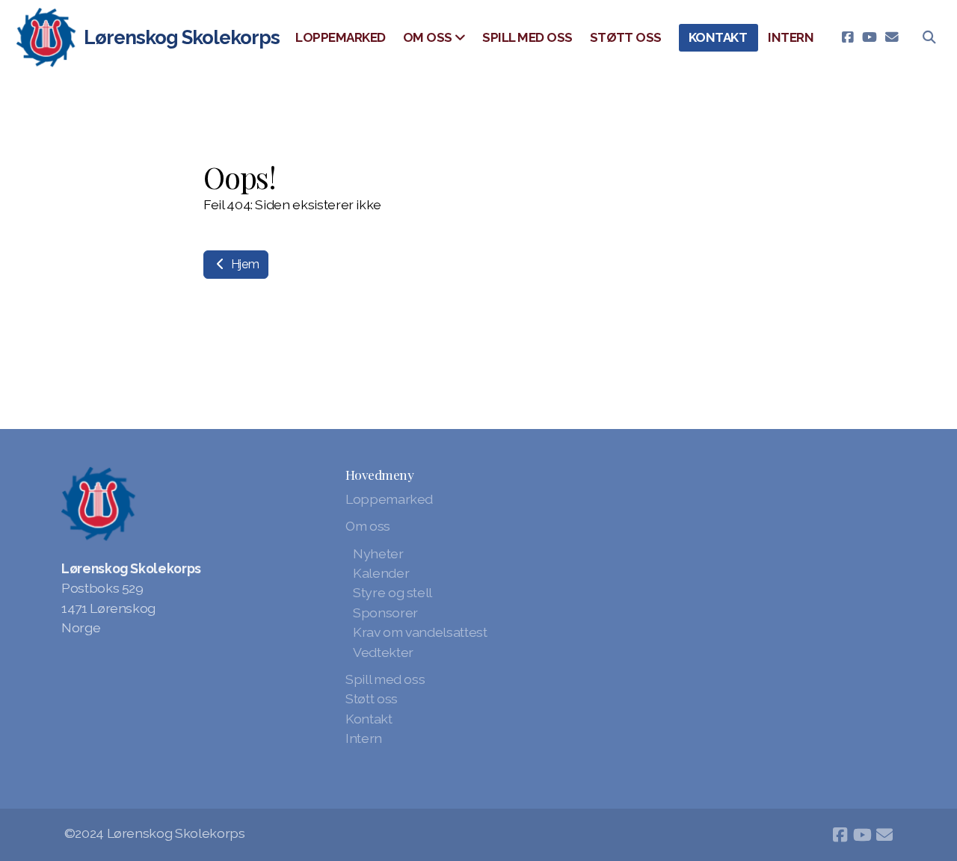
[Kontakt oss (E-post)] (892, 37)
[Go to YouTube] (869, 37)
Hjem (243, 264)
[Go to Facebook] (847, 37)
